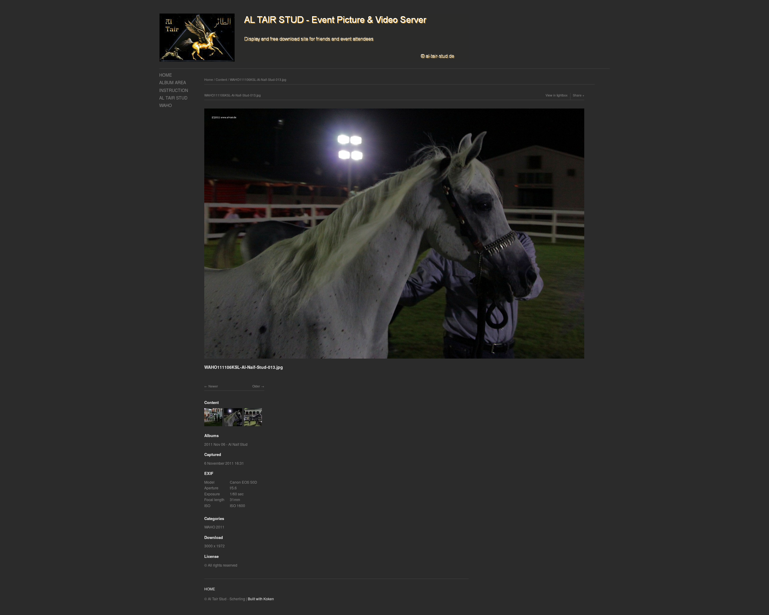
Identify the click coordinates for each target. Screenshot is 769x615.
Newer (213, 386)
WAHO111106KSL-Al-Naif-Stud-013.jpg (258, 79)
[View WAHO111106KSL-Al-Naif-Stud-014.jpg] (253, 423)
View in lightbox (556, 95)
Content (221, 79)
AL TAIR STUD (173, 98)
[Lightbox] (394, 359)
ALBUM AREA (172, 82)
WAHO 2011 (214, 526)
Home (208, 79)
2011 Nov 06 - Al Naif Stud (226, 444)
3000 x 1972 (214, 545)
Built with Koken (261, 598)
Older (256, 386)
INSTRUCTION (173, 90)
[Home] (314, 38)
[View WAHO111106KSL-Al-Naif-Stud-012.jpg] (213, 423)
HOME (165, 75)
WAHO (165, 105)
